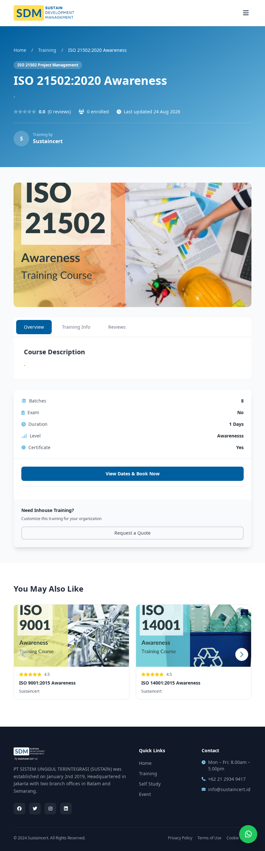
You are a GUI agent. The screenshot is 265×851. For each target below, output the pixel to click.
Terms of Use (209, 838)
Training (47, 50)
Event (145, 794)
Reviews (117, 327)
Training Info (76, 327)
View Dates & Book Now (133, 474)
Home (20, 50)
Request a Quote (132, 533)
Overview (34, 327)
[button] (241, 654)
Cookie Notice (239, 838)
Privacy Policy (180, 838)
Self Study (150, 784)
